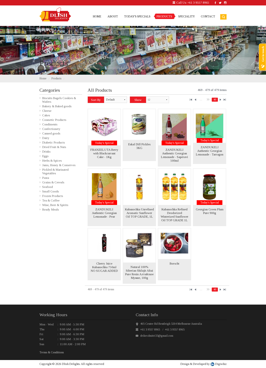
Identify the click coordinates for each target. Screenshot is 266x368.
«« (191, 100)
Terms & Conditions (51, 352)
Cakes (46, 115)
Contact (208, 16)
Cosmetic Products (54, 120)
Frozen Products (52, 196)
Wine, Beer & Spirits (55, 205)
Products (164, 16)
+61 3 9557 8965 (198, 2)
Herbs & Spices (52, 160)
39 (208, 99)
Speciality (186, 16)
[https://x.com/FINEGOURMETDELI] (220, 2)
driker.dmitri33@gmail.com (156, 335)
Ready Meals (50, 209)
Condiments (49, 124)
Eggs (45, 156)
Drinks (46, 151)
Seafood (47, 187)
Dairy (45, 138)
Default (110, 99)
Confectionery (51, 129)
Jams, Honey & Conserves (58, 165)
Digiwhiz (220, 363)
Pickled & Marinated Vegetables (55, 171)
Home (97, 16)
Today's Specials (137, 16)
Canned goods (51, 133)
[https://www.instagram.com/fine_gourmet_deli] (225, 2)
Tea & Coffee (51, 200)
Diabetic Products (53, 142)
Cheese (46, 111)
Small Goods (50, 191)
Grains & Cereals (53, 182)
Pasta (45, 178)
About (112, 16)
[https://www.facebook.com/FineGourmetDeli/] (215, 2)
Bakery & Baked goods (56, 106)
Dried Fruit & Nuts (54, 147)
